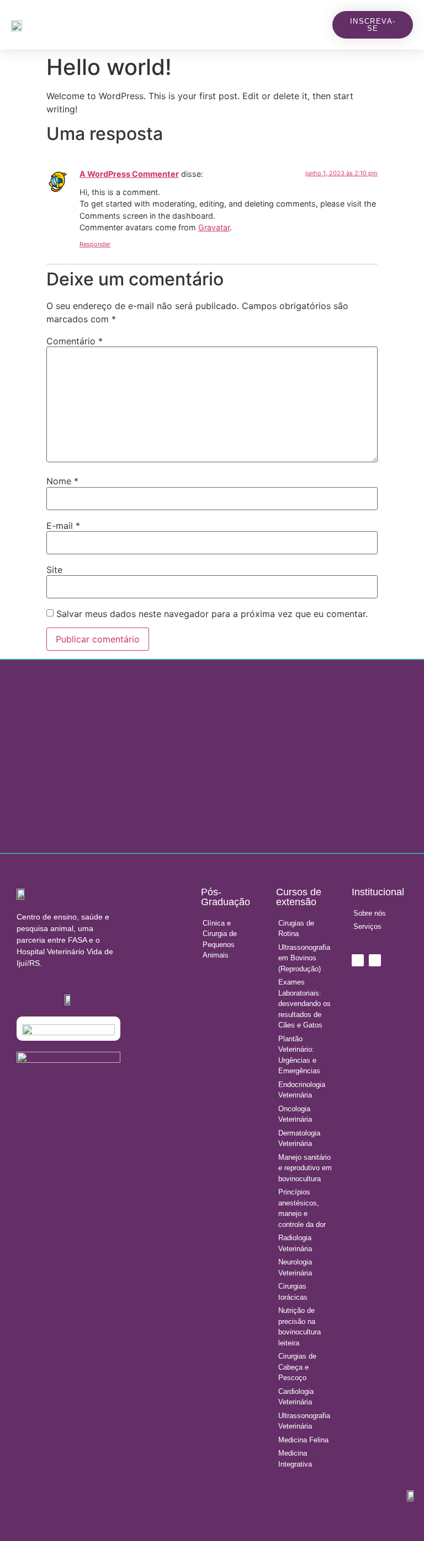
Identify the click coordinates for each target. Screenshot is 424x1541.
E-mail (63, 525)
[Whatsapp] (375, 960)
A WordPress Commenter (129, 174)
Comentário (74, 341)
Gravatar (214, 227)
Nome (62, 481)
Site (54, 569)
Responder (95, 244)
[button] (321, 25)
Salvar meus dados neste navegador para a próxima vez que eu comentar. (212, 613)
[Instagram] (358, 960)
